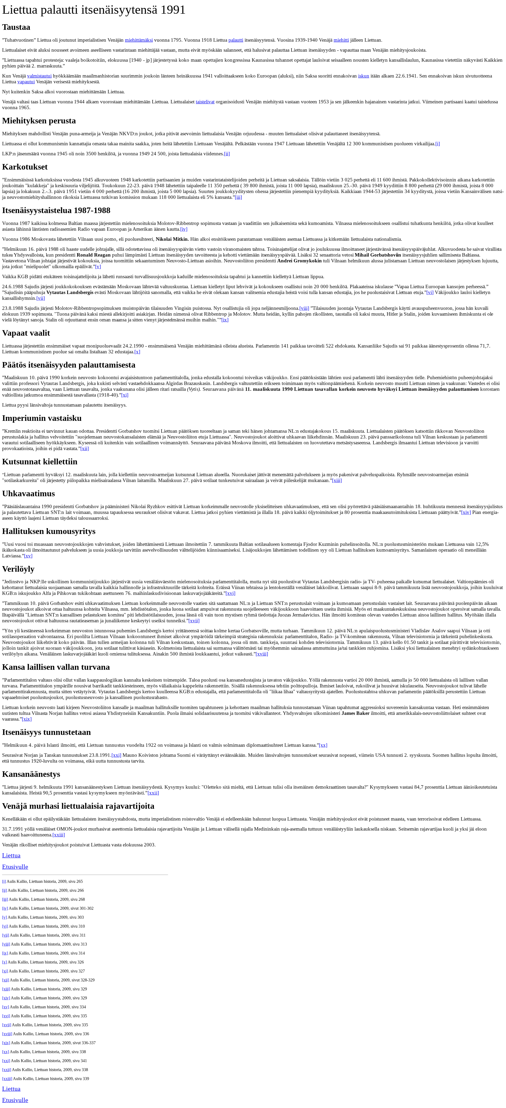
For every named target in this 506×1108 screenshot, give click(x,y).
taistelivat (205, 101)
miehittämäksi (139, 40)
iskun (363, 76)
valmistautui (39, 76)
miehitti (341, 40)
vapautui (26, 81)
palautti (235, 40)
